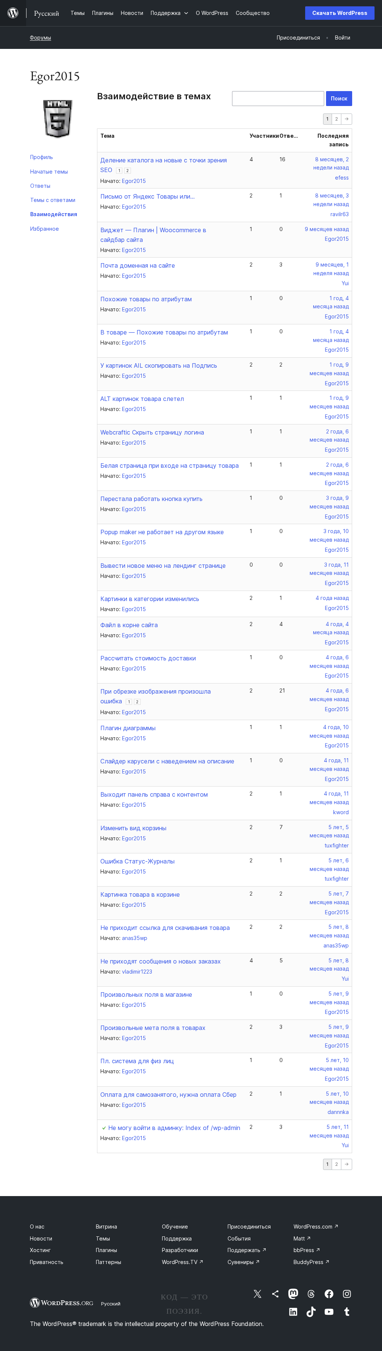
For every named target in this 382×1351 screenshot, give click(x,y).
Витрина (106, 1226)
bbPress (307, 1250)
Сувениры (244, 1262)
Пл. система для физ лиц (137, 1061)
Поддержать (247, 1250)
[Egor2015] (58, 120)
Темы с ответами (52, 200)
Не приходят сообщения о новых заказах (160, 961)
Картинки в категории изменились (149, 599)
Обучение (175, 1226)
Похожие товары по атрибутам (146, 299)
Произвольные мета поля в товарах (153, 1027)
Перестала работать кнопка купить (151, 498)
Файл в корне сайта (129, 625)
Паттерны (108, 1262)
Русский (110, 1304)
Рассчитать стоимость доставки (148, 658)
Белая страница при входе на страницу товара (169, 465)
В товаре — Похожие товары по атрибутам (164, 332)
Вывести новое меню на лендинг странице (163, 565)
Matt (302, 1238)
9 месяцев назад (327, 229)
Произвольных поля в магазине (146, 994)
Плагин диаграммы (128, 728)
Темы (103, 1238)
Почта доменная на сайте (137, 265)
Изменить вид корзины (133, 828)
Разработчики (180, 1250)
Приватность (46, 1262)
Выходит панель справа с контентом (154, 794)
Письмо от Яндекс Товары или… (147, 196)
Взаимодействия (53, 214)
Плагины (106, 1250)
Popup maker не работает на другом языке (162, 532)
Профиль (41, 157)
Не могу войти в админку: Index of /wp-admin (174, 1127)
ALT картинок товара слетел (142, 398)
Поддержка (177, 1238)
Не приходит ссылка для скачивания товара (165, 927)
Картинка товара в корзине (140, 894)
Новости (41, 1238)
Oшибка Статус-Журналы (137, 861)
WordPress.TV (183, 1262)
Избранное (44, 228)
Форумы (40, 37)
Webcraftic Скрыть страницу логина (152, 432)
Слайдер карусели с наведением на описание (167, 761)
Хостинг (40, 1250)
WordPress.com (316, 1226)
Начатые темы (49, 171)
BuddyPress (312, 1262)
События (239, 1238)
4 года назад (332, 598)
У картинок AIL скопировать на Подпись (158, 365)
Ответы (40, 186)
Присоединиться (249, 1226)
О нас (37, 1226)
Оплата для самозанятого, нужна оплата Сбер (168, 1094)
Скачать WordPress (339, 13)
